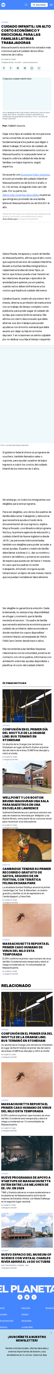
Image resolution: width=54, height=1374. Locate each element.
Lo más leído (27, 1327)
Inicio (2, 1308)
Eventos (6, 865)
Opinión (25, 1314)
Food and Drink (6, 1321)
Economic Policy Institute (35, 174)
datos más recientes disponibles (21, 195)
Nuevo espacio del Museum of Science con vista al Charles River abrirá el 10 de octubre (26, 1258)
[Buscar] (26, 4)
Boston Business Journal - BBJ (15, 1265)
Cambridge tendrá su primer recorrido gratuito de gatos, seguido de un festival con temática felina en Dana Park (27, 876)
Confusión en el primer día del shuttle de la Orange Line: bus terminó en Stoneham (25, 734)
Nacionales (27, 1321)
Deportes (26, 1308)
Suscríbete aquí (10, 219)
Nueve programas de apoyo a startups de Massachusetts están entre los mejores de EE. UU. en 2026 (26, 1183)
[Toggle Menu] (51, 4)
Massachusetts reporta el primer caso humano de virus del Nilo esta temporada (26, 949)
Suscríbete (41, 5)
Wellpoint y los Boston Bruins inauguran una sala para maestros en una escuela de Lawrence (26, 803)
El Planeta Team (8, 59)
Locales (4, 22)
